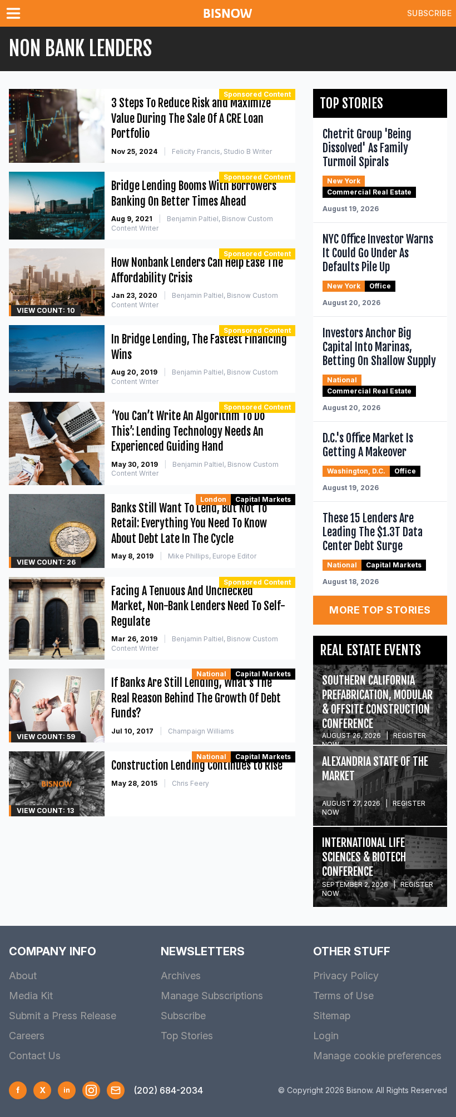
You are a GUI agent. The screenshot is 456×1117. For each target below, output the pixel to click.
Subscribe (429, 13)
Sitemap (331, 1015)
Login (326, 1035)
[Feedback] (116, 1090)
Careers (26, 1035)
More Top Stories (379, 610)
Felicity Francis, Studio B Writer (222, 151)
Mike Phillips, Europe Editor (212, 556)
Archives (181, 975)
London (213, 499)
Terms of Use (343, 995)
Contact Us (35, 1055)
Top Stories (187, 1035)
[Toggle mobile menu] (15, 13)
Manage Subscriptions (212, 995)
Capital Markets (263, 499)
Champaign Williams (201, 731)
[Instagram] (91, 1090)
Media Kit (31, 995)
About (23, 975)
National (211, 674)
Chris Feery (190, 783)
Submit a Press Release (62, 1015)
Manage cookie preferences (377, 1055)
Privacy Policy (346, 975)
